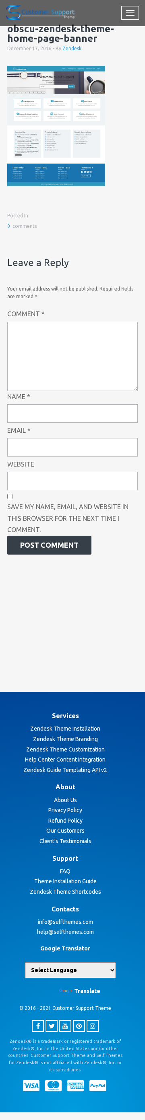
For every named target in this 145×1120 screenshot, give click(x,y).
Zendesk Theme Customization (65, 749)
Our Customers (65, 830)
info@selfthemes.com (65, 922)
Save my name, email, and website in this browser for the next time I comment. (67, 518)
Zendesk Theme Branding (65, 739)
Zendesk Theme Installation (65, 728)
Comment (26, 313)
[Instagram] (93, 1026)
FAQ (65, 871)
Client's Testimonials (65, 841)
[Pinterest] (79, 1026)
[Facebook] (38, 1026)
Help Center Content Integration (65, 759)
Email (19, 430)
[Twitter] (52, 1026)
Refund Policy (65, 820)
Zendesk (71, 48)
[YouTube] (65, 1026)
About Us (65, 800)
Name (18, 396)
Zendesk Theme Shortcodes (65, 892)
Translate (87, 991)
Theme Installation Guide (65, 881)
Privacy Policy (65, 810)
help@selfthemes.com (65, 932)
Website (20, 464)
